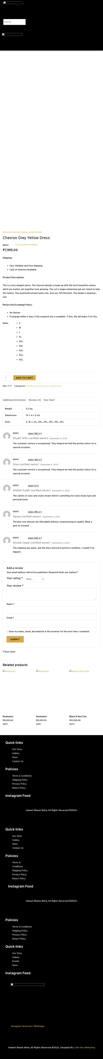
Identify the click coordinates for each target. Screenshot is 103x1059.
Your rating (15, 578)
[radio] (59, 323)
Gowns (15, 232)
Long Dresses (35, 232)
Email (10, 618)
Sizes (5, 323)
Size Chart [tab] (49, 400)
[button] (13, 17)
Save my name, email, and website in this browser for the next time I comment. (49, 631)
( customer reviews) (26, 244)
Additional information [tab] (14, 400)
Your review (15, 586)
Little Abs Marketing (84, 1047)
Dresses (7, 232)
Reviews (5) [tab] (35, 400)
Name (11, 604)
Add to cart (24, 377)
